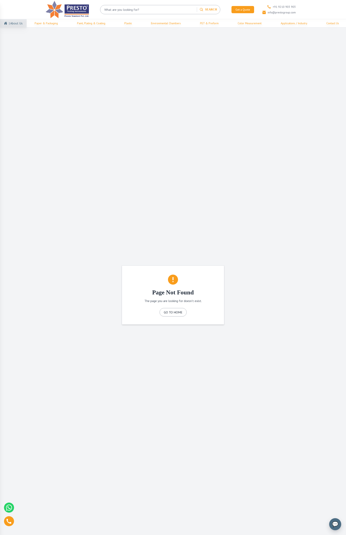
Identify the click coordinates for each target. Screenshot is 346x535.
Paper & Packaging (46, 23)
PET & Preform (209, 23)
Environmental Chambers (166, 23)
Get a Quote (242, 9)
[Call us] (9, 521)
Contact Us (332, 23)
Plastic (128, 23)
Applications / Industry (294, 23)
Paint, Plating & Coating (91, 23)
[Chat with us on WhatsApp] (9, 508)
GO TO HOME (173, 312)
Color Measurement (250, 23)
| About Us (16, 23)
